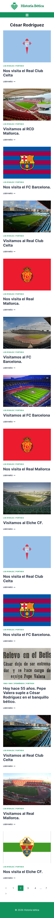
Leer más (9, 82)
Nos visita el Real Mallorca (26, 469)
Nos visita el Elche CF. (23, 871)
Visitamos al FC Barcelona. (17, 359)
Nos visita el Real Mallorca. (18, 301)
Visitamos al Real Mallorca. (18, 815)
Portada (20, 66)
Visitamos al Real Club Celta (23, 243)
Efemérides (19, 683)
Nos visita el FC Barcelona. (27, 187)
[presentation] (27, 46)
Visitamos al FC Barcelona (26, 415)
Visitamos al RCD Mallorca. (18, 131)
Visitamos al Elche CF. (23, 523)
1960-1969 (7, 683)
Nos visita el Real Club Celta (23, 73)
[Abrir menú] (27, 15)
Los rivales (8, 66)
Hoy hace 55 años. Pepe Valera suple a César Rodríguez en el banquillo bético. (26, 695)
